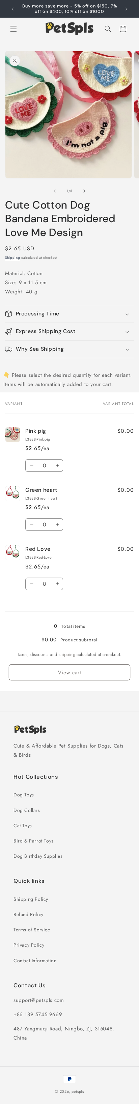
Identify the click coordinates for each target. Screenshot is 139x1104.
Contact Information (34, 960)
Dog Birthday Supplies (38, 856)
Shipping (12, 257)
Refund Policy (28, 914)
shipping (67, 654)
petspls (78, 1091)
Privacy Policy (28, 945)
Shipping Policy (30, 899)
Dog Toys (23, 794)
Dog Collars (26, 810)
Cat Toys (22, 825)
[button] (13, 28)
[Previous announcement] (12, 8)
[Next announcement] (126, 8)
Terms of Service (31, 929)
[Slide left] (54, 190)
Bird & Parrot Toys (33, 840)
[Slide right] (84, 190)
